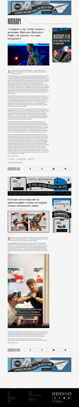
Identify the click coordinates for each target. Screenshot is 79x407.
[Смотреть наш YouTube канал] (65, 169)
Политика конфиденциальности (34, 395)
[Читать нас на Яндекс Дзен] (54, 169)
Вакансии (30, 393)
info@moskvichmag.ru (59, 401)
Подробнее (67, 193)
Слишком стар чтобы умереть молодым (15, 162)
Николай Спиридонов (16, 209)
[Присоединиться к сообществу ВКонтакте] (42, 169)
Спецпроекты (31, 398)
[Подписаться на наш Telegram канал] (30, 169)
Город (9, 209)
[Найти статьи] (70, 24)
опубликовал (14, 243)
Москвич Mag (58, 400)
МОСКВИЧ (14, 21)
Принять (61, 193)
